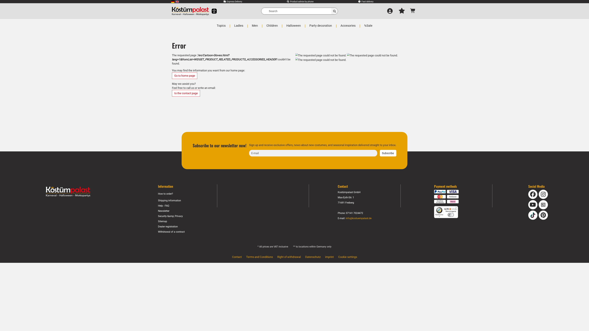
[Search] (334, 11)
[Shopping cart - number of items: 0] (413, 11)
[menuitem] (172, 1)
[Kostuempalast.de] (190, 11)
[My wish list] (401, 11)
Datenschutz (313, 257)
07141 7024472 (354, 213)
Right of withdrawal (289, 257)
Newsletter (163, 210)
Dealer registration (168, 226)
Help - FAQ (163, 205)
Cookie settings (347, 257)
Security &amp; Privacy (170, 216)
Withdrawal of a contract (171, 231)
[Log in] (390, 11)
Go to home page (184, 75)
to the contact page (186, 93)
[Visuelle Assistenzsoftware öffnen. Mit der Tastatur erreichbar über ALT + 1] (212, 11)
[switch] (451, 215)
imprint (329, 257)
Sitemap (162, 221)
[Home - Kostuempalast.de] (68, 191)
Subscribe (388, 153)
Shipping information (169, 200)
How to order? (165, 193)
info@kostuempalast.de (358, 218)
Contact (237, 257)
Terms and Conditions (259, 257)
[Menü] (456, 208)
